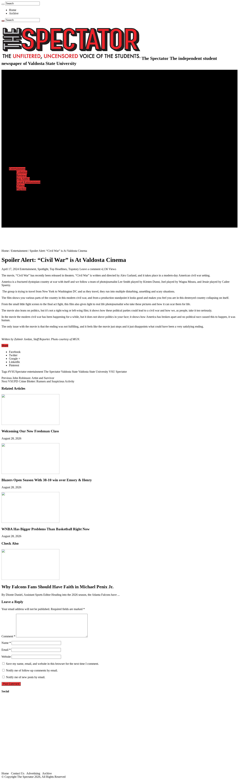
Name (6, 642)
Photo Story (23, 199)
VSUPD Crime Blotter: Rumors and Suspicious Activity (37, 381)
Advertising (33, 773)
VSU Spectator (118, 371)
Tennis (20, 165)
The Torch (15, 202)
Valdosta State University (93, 371)
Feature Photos (25, 195)
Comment (8, 636)
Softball (21, 152)
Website (6, 656)
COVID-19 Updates (28, 88)
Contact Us (23, 212)
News (12, 78)
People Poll (23, 98)
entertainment (35, 371)
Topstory (73, 269)
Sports (12, 128)
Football (21, 138)
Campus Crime (25, 81)
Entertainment (17, 168)
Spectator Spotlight (27, 125)
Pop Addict (23, 178)
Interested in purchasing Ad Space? (37, 225)
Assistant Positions (27, 219)
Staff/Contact (16, 209)
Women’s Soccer (26, 155)
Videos (20, 185)
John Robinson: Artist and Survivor (27, 378)
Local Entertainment (28, 182)
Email (6, 649)
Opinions (14, 91)
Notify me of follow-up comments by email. (32, 670)
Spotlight (43, 269)
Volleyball (22, 158)
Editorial (21, 94)
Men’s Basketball (26, 145)
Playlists (21, 188)
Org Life (21, 121)
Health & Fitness (26, 131)
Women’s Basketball (28, 148)
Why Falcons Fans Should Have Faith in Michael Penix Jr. (57, 586)
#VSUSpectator (17, 371)
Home (12, 10)
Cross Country (25, 135)
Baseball (21, 141)
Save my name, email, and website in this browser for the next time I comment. (52, 663)
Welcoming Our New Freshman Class (30, 431)
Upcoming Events (19, 205)
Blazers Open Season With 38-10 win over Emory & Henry (46, 480)
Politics (20, 84)
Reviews (21, 175)
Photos (13, 192)
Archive (13, 13)
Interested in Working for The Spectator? (40, 222)
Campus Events (25, 111)
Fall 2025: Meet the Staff (31, 215)
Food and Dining (26, 118)
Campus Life (16, 108)
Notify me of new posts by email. (25, 677)
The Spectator (52, 371)
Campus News (25, 115)
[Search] (2, 4)
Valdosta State (69, 371)
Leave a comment (90, 269)
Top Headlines (58, 269)
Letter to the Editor (27, 104)
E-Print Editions (18, 74)
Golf (19, 162)
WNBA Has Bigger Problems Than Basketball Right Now (45, 529)
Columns (21, 101)
